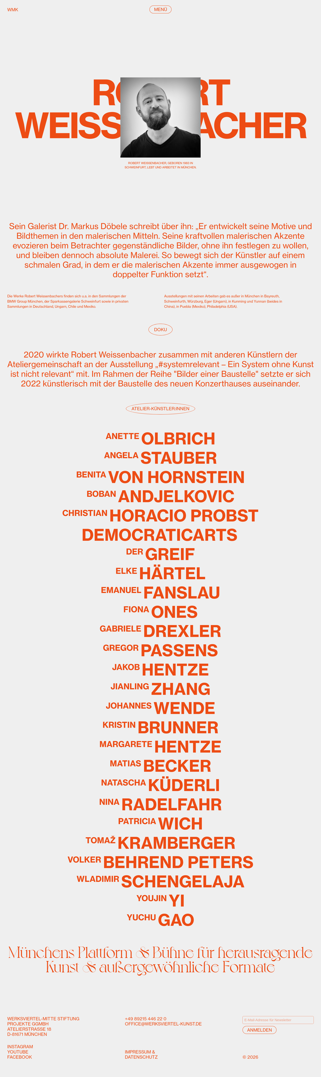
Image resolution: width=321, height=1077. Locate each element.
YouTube (17, 1051)
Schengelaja (161, 881)
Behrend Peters (161, 862)
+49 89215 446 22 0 (145, 1018)
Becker (160, 766)
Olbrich (160, 438)
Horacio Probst (160, 515)
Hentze (160, 669)
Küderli (160, 785)
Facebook (19, 1057)
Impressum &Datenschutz (141, 1054)
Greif (160, 554)
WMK (25, 9)
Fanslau (160, 592)
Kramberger (160, 843)
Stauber (160, 457)
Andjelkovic (160, 496)
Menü (160, 9)
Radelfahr (160, 804)
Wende (160, 708)
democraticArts (159, 535)
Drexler (160, 631)
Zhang (160, 689)
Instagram (20, 1046)
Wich (160, 823)
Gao (160, 920)
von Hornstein (160, 477)
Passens (160, 650)
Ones (160, 612)
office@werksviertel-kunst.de (163, 1024)
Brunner (161, 727)
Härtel (161, 573)
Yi (160, 900)
